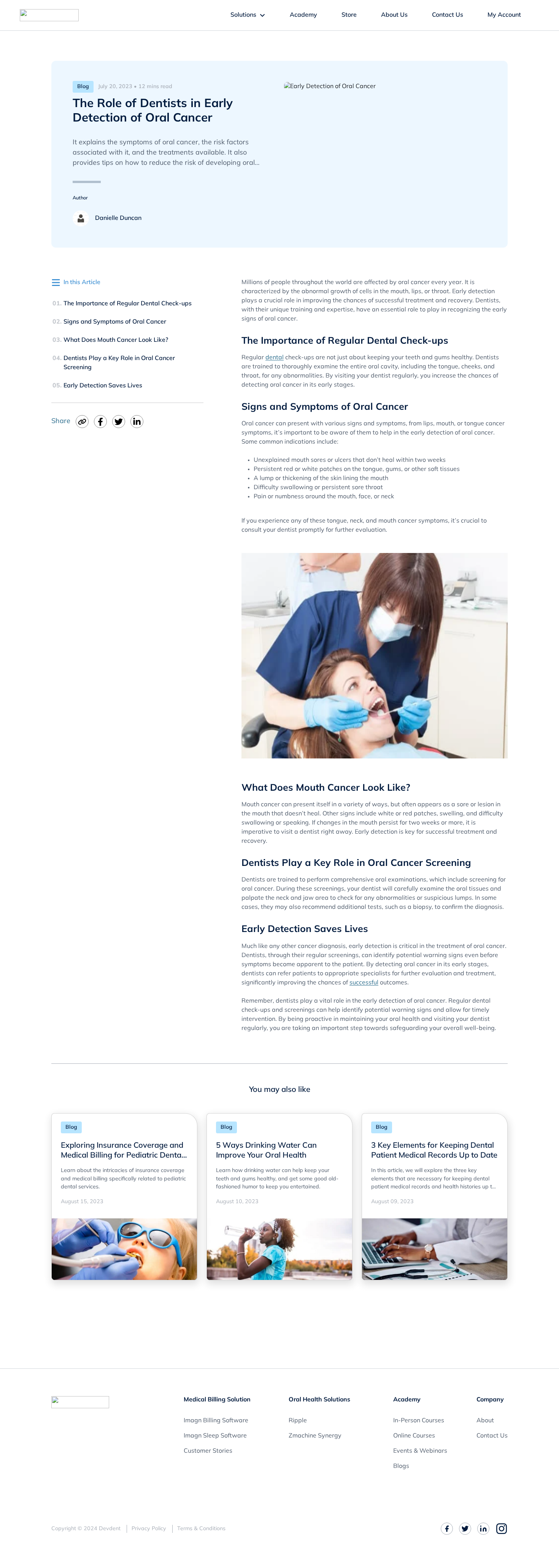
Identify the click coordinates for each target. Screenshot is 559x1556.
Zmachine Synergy (315, 1436)
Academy (303, 15)
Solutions (243, 15)
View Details (82, 1260)
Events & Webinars (420, 1451)
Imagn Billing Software (216, 1421)
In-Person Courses (418, 1421)
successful (363, 983)
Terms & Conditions (201, 1529)
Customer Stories (208, 1451)
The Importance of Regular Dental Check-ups (128, 304)
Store (349, 15)
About (485, 1421)
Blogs (401, 1466)
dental (274, 358)
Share (60, 421)
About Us (394, 15)
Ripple (298, 1421)
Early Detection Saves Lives (103, 386)
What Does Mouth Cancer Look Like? (116, 340)
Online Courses (414, 1436)
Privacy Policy (149, 1529)
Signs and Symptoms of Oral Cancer (115, 322)
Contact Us (447, 15)
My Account (504, 15)
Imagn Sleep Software (215, 1436)
